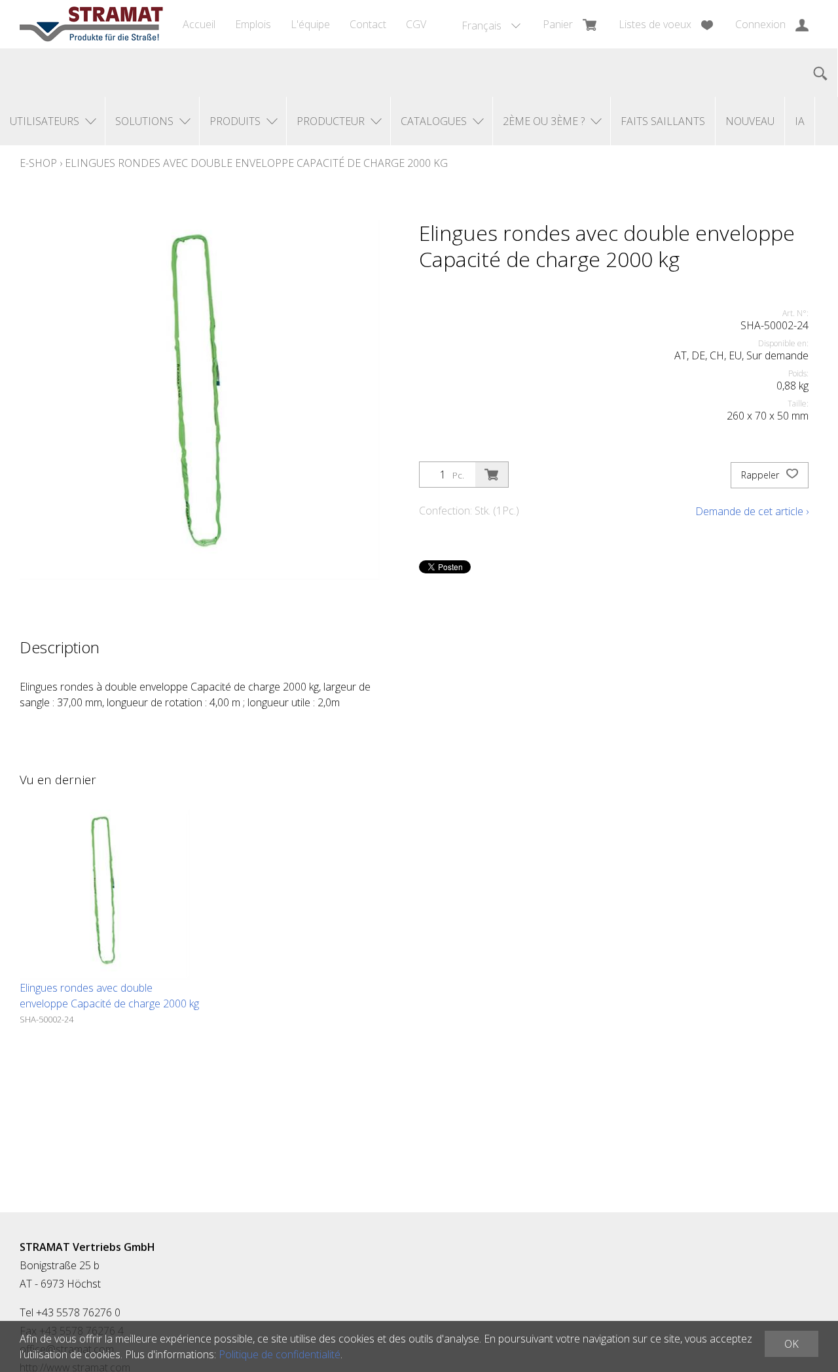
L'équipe (310, 24)
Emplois (253, 24)
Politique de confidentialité (279, 1354)
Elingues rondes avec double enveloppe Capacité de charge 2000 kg (256, 163)
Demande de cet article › (752, 511)
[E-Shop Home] (91, 24)
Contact (368, 24)
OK (791, 1344)
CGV (416, 24)
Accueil (199, 24)
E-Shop (38, 163)
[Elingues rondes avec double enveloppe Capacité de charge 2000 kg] (105, 895)
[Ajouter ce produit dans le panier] (491, 474)
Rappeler (761, 475)
